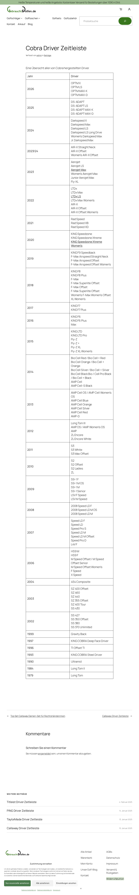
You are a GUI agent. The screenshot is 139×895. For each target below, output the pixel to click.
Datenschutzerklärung (28, 890)
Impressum (56, 890)
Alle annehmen (42, 883)
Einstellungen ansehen (66, 883)
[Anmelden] (129, 9)
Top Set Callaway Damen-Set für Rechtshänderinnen (37, 716)
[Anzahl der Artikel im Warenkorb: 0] (121, 9)
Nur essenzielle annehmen (17, 883)
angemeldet (44, 753)
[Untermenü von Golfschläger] (21, 18)
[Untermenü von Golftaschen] (39, 18)
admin (39, 55)
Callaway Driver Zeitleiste (115, 716)
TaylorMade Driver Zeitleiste (24, 819)
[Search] (125, 21)
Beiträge (47, 55)
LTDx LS (76, 196)
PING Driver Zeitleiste (20, 810)
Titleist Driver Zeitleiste (21, 802)
